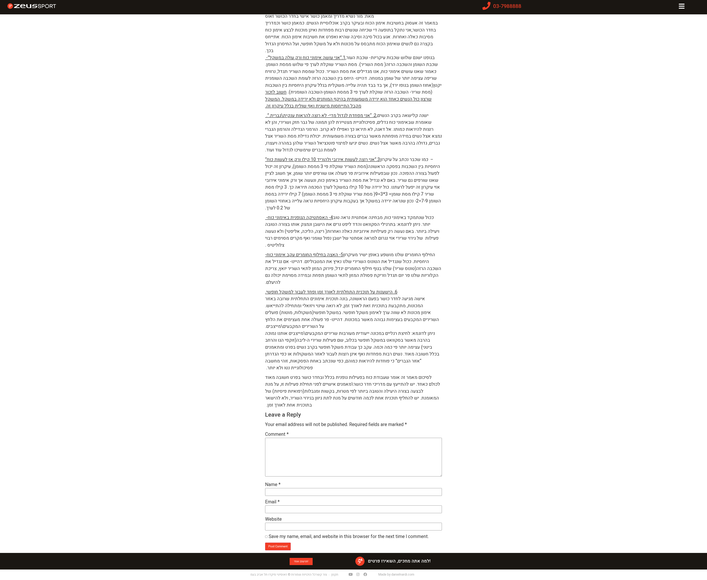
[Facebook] (365, 574)
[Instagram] (358, 574)
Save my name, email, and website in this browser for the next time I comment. (349, 536)
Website (273, 519)
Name (273, 484)
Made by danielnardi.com (396, 574)
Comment (277, 434)
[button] (301, 561)
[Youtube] (350, 574)
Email (272, 502)
